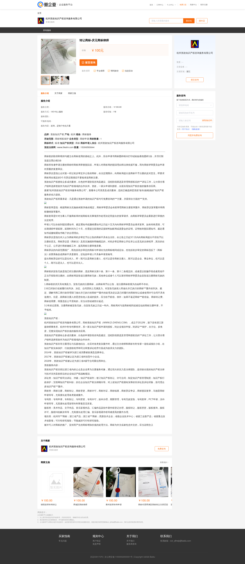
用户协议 (97, 540)
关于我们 (130, 540)
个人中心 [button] (170, 4)
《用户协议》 (185, 129)
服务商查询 (131, 543)
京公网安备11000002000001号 (118, 556)
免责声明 (97, 543)
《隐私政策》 (196, 129)
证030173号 (97, 556)
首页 (151, 5)
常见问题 (63, 540)
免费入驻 (183, 4)
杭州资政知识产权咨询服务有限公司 (64, 18)
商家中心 (193, 4)
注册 (206, 4)
